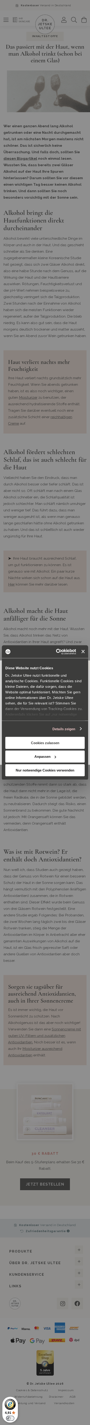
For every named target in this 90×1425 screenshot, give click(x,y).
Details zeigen (63, 729)
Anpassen (42, 757)
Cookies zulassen (45, 743)
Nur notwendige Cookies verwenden (45, 770)
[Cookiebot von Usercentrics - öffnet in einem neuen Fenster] (57, 652)
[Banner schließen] (83, 651)
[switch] (10, 1418)
